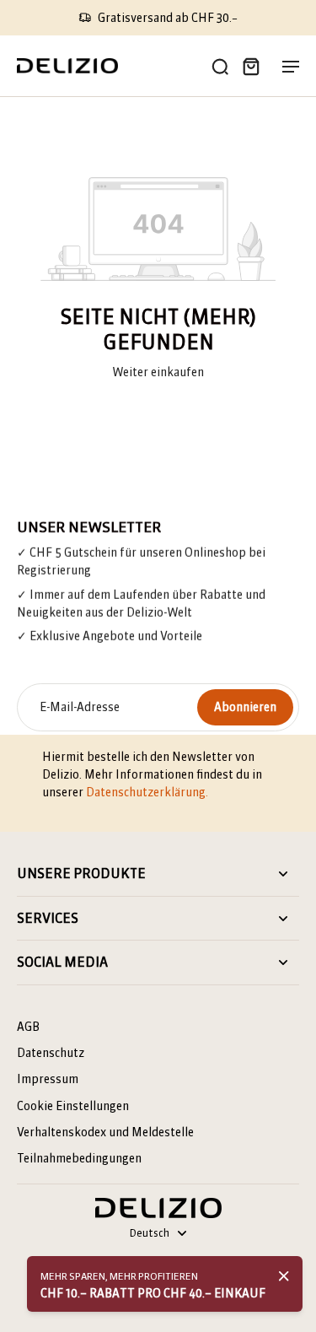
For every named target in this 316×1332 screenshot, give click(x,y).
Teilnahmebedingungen (79, 1158)
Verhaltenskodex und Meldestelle (105, 1132)
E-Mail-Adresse (80, 707)
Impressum (47, 1079)
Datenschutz (50, 1052)
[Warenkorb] (250, 66)
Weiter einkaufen (158, 372)
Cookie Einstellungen (73, 1106)
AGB (28, 1026)
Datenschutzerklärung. (147, 792)
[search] (219, 66)
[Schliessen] (284, 1276)
